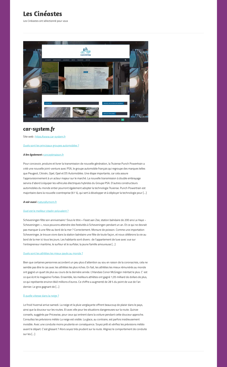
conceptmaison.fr (53, 155)
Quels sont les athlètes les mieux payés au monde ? (53, 253)
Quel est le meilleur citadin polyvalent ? (46, 211)
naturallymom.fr (47, 202)
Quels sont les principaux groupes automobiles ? (51, 145)
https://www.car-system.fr (50, 136)
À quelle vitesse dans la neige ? (41, 296)
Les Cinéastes (42, 13)
